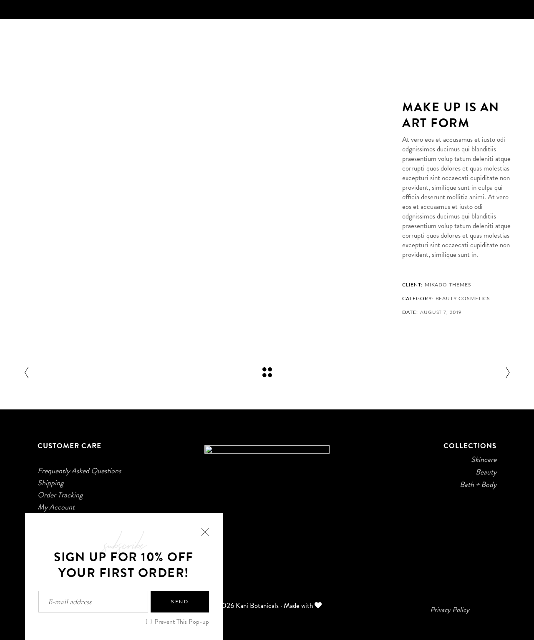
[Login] (512, 38)
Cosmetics (474, 298)
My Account (56, 507)
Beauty (446, 298)
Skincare (483, 459)
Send (180, 601)
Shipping (50, 482)
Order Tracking (60, 494)
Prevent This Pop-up (181, 621)
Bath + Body (478, 484)
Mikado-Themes (448, 284)
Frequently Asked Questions (79, 470)
